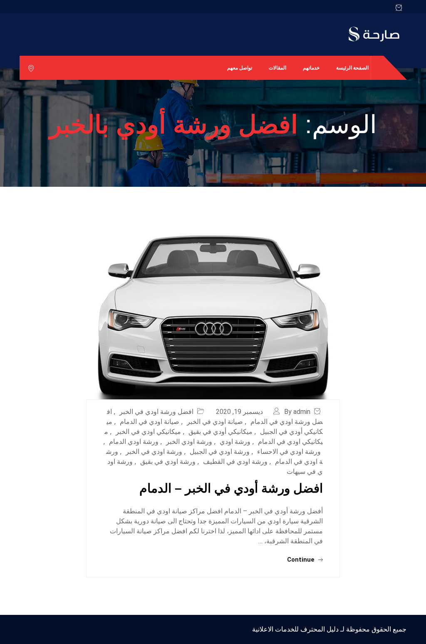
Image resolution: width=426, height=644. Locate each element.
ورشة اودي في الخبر (154, 452)
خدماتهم (311, 68)
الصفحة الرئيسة (352, 68)
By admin (297, 412)
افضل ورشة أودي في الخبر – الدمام (231, 488)
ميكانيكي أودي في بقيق (220, 432)
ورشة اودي (235, 442)
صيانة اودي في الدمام (149, 422)
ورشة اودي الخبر (189, 442)
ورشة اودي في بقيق (168, 462)
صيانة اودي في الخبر (215, 422)
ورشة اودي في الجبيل (220, 452)
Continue (301, 559)
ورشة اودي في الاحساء (289, 452)
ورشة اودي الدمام (134, 442)
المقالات (277, 68)
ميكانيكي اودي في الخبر (148, 432)
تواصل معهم (239, 68)
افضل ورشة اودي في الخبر (156, 412)
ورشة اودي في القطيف (235, 462)
